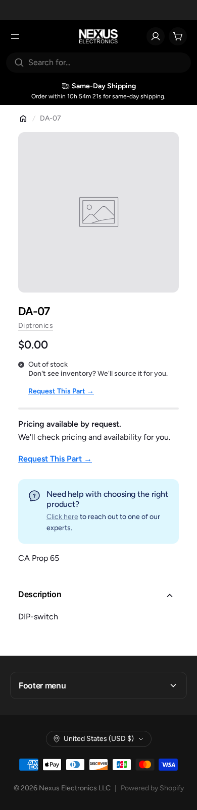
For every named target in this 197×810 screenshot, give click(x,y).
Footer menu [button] (42, 685)
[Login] (155, 36)
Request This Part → (61, 391)
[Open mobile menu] (15, 36)
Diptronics (35, 325)
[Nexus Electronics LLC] (98, 36)
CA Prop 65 (38, 558)
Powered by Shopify (152, 788)
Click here (62, 516)
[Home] (23, 118)
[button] (98, 595)
